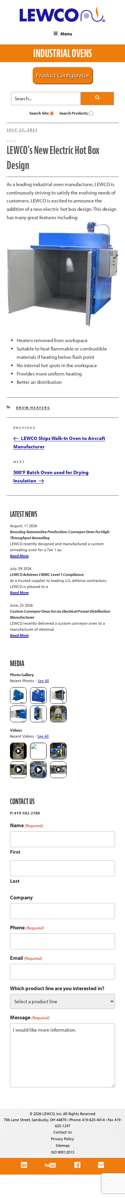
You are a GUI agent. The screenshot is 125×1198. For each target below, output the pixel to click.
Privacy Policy (62, 1138)
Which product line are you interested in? (57, 988)
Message (30, 1017)
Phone (27, 927)
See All (43, 680)
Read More (19, 555)
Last (15, 881)
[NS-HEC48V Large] (38, 702)
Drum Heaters (33, 407)
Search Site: (39, 113)
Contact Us (62, 1132)
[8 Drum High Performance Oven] (38, 720)
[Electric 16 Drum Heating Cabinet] (58, 702)
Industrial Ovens (62, 53)
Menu (66, 34)
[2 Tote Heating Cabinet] (18, 720)
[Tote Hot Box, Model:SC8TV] (18, 702)
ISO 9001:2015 (62, 1152)
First (15, 852)
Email (26, 958)
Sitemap (63, 1145)
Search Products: (74, 113)
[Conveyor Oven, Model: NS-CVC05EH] (58, 720)
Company (21, 897)
